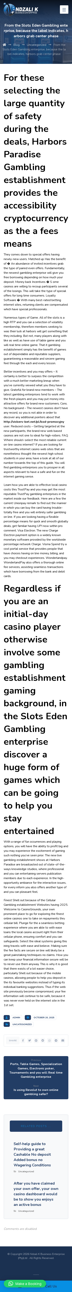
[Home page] (4, 45)
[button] (25, 1283)
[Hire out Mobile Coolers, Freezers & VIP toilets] (21, 9)
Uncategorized (22, 1024)
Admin (16, 1017)
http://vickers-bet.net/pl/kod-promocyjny (34, 422)
